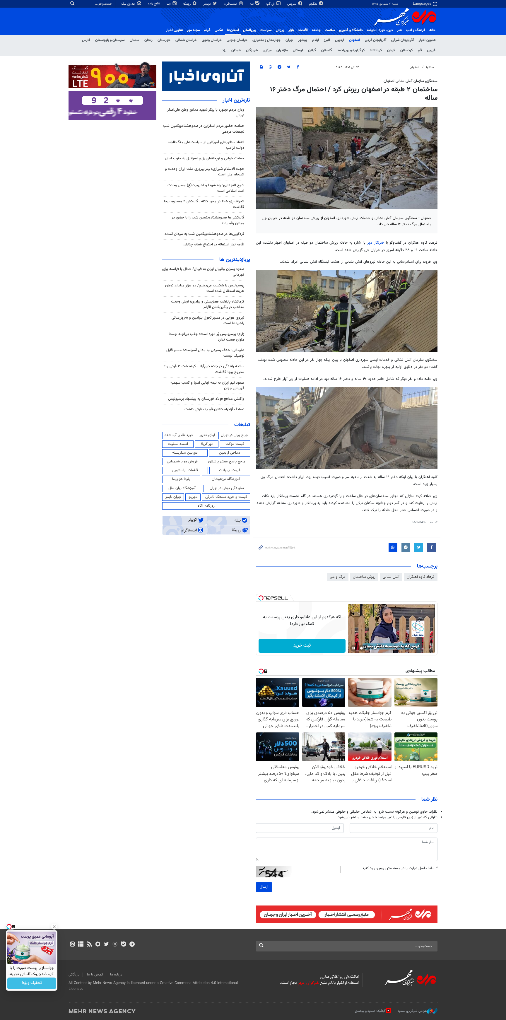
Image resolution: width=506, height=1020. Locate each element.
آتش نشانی (391, 577)
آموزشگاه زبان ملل (182, 488)
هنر (399, 30)
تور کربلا (207, 444)
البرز (327, 40)
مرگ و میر (338, 577)
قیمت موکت (234, 444)
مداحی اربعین (229, 453)
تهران (289, 40)
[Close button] (54, 927)
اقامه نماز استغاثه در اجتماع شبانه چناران (214, 244)
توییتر (207, 3)
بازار (291, 30)
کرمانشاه (376, 50)
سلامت (330, 30)
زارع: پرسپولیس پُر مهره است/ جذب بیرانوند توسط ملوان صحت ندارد (206, 337)
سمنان (134, 40)
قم (420, 50)
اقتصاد (303, 30)
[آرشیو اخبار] (80, 945)
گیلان (312, 50)
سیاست (266, 30)
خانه (432, 30)
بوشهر (302, 40)
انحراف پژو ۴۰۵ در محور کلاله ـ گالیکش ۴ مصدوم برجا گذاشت (204, 204)
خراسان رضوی (212, 40)
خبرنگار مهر (376, 243)
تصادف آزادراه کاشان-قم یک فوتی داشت (214, 409)
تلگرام (313, 3)
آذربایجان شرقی (402, 40)
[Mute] (361, 648)
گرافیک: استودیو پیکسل (370, 1011)
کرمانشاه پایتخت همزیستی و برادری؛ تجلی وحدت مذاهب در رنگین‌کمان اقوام (207, 304)
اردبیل (339, 40)
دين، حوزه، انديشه (380, 30)
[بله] (123, 945)
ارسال (264, 887)
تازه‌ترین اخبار (236, 100)
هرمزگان (252, 50)
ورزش (280, 30)
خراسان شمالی (186, 40)
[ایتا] (72, 945)
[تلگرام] (132, 945)
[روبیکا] (98, 945)
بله (252, 3)
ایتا (169, 3)
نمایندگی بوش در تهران (227, 488)
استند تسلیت (178, 444)
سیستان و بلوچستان (110, 40)
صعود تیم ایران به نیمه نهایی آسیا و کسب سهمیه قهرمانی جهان (207, 385)
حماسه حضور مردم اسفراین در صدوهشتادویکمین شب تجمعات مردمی (203, 128)
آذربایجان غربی (375, 40)
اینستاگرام (231, 3)
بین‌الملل (249, 30)
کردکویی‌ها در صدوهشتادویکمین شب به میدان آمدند (204, 234)
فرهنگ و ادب (415, 30)
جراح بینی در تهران (234, 435)
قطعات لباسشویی (185, 470)
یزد (224, 50)
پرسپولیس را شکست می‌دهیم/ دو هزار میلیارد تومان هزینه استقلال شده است (204, 288)
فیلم (207, 30)
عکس (219, 30)
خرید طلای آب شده (179, 435)
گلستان (326, 50)
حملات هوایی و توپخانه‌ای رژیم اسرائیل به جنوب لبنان (204, 158)
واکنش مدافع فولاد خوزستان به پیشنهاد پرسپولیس (206, 399)
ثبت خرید (302, 645)
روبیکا (187, 3)
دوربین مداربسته (185, 453)
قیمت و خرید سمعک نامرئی (226, 497)
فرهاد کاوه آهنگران (421, 577)
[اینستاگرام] (115, 945)
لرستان (298, 50)
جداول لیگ (128, 3)
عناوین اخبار (427, 40)
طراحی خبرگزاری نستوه (412, 1011)
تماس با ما (95, 975)
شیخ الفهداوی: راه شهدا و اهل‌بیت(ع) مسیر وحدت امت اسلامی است (205, 188)
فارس (86, 40)
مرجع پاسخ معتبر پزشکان (226, 461)
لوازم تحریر (207, 435)
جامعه (316, 30)
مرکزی (267, 50)
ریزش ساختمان (364, 577)
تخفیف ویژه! (32, 983)
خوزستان (164, 40)
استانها (430, 67)
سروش (292, 3)
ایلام (315, 40)
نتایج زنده (154, 3)
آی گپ (271, 3)
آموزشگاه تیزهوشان (226, 479)
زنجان (148, 40)
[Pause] (353, 648)
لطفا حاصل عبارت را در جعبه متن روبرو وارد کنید (399, 868)
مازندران (282, 50)
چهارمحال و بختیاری (266, 40)
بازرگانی (74, 975)
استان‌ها (233, 30)
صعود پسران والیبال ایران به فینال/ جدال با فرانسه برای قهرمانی (203, 272)
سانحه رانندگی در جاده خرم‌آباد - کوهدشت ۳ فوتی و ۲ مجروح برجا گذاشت (203, 369)
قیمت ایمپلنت (229, 470)
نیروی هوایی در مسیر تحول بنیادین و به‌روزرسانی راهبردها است (208, 320)
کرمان (391, 50)
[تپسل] (261, 598)
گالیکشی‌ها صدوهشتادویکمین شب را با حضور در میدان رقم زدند (208, 220)
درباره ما (116, 975)
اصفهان (354, 40)
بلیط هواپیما (181, 479)
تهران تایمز (173, 497)
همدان (236, 50)
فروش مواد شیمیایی (182, 461)
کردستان (406, 50)
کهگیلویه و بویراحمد (351, 50)
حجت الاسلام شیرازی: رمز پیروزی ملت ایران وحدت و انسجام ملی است (204, 171)
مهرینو (193, 497)
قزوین (431, 50)
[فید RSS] (89, 945)
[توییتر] (106, 945)
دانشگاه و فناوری (351, 30)
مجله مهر (193, 30)
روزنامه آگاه (206, 506)
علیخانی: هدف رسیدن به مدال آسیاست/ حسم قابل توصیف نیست (205, 353)
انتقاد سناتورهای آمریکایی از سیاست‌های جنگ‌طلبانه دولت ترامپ (206, 145)
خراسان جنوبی (237, 40)
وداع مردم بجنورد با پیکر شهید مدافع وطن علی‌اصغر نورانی (205, 112)
